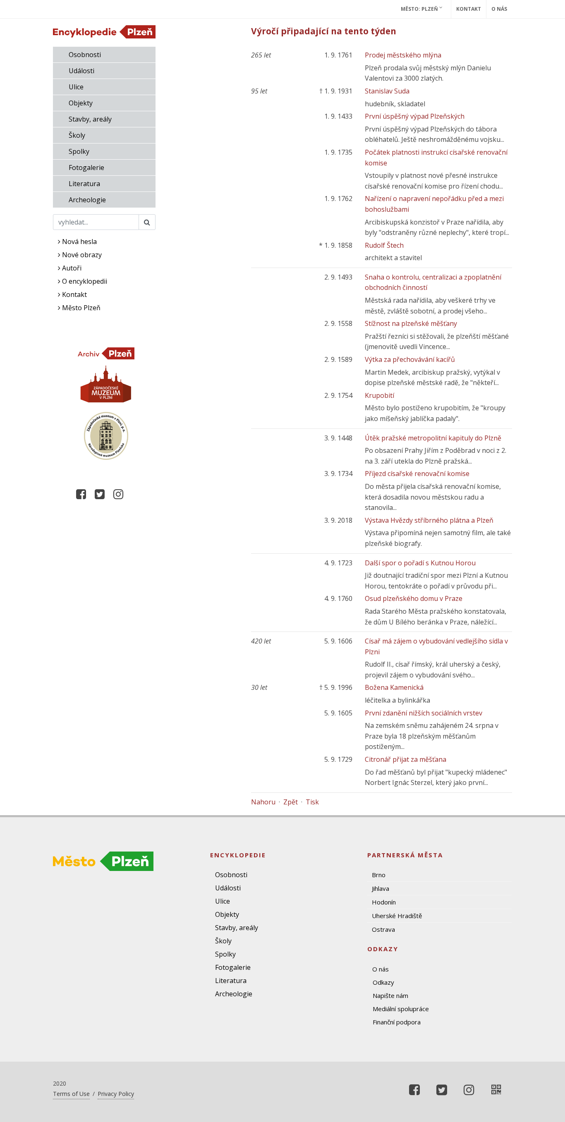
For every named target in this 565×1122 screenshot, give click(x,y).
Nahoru (263, 801)
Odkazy (383, 982)
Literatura (84, 183)
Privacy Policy (116, 1094)
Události (81, 70)
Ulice (76, 86)
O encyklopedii (83, 281)
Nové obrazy (81, 254)
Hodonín (384, 902)
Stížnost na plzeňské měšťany (411, 323)
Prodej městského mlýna (403, 55)
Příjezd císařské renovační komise (417, 473)
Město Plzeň (80, 307)
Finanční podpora (397, 1022)
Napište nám (390, 995)
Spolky (79, 151)
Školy (77, 135)
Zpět (290, 801)
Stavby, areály (90, 119)
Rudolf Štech (384, 245)
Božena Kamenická (394, 687)
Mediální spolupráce (401, 1009)
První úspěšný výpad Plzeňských (414, 116)
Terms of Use (71, 1094)
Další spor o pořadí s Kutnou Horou (420, 562)
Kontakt (468, 8)
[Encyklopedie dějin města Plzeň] (496, 1089)
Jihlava (380, 888)
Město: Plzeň (420, 8)
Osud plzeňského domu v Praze (413, 598)
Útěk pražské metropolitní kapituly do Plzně (433, 438)
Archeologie (87, 199)
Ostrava (383, 929)
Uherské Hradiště (397, 915)
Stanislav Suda (387, 91)
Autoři (70, 268)
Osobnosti (85, 54)
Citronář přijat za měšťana (405, 759)
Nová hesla (78, 241)
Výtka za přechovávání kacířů (410, 359)
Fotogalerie (86, 167)
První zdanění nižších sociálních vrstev (423, 713)
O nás (499, 8)
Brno (378, 875)
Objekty (81, 103)
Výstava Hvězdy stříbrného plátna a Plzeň (429, 520)
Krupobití (379, 395)
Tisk (312, 801)
